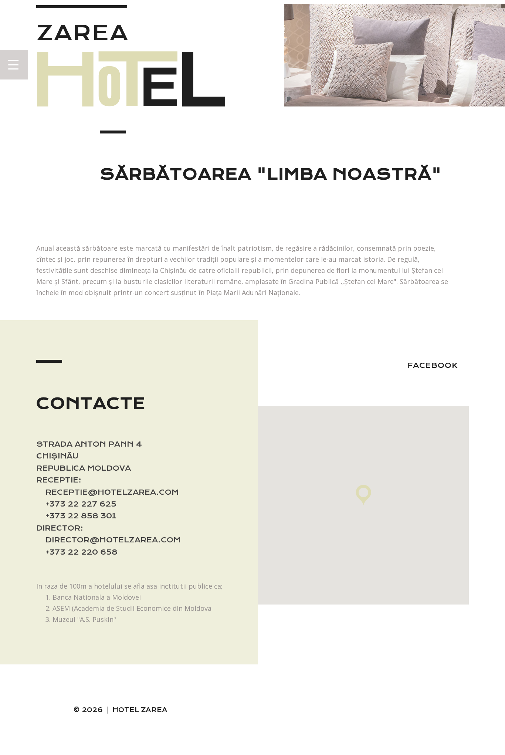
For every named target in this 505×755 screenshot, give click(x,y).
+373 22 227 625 (80, 504)
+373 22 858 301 (80, 516)
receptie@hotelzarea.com (112, 492)
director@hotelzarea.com (113, 540)
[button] (363, 495)
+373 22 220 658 (81, 552)
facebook (432, 365)
